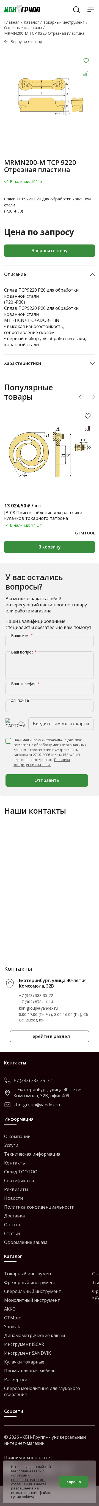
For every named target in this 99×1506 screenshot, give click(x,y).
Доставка (14, 1216)
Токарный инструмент (28, 1274)
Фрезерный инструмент (30, 1282)
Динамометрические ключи (34, 1335)
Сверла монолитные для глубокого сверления (42, 1391)
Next (92, 397)
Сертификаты (19, 1180)
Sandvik (12, 1327)
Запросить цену (50, 251)
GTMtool (13, 1318)
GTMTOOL (85, 533)
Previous (82, 397)
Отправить (46, 780)
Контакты (15, 1163)
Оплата (12, 1225)
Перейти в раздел (49, 1036)
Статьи (12, 1233)
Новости (13, 1198)
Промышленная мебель (30, 1371)
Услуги (11, 1145)
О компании (17, 1136)
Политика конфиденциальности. (41, 762)
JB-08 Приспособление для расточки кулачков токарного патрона (43, 515)
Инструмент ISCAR (24, 1344)
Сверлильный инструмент (32, 1291)
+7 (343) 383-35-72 (36, 995)
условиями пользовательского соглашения (28, 1479)
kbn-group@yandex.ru (38, 1008)
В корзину (49, 547)
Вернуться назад (26, 41)
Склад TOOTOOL (22, 1172)
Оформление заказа (26, 1242)
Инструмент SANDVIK (27, 1353)
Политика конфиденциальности (39, 1207)
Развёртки (15, 1379)
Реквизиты (16, 1189)
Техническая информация (32, 1154)
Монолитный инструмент (32, 1300)
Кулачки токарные (24, 1362)
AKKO (10, 1309)
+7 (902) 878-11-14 (36, 1001)
